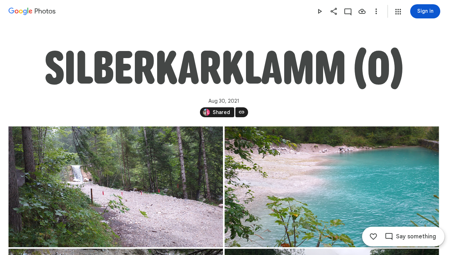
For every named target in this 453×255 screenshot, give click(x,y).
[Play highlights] (319, 11)
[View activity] (348, 11)
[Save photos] (362, 11)
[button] (398, 12)
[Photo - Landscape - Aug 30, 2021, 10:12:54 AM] (115, 186)
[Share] (334, 11)
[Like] (373, 237)
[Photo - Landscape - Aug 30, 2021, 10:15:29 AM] (332, 186)
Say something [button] (416, 236)
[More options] (376, 11)
